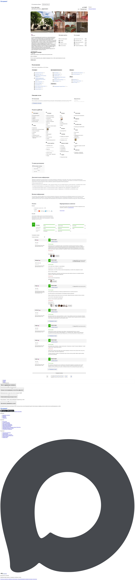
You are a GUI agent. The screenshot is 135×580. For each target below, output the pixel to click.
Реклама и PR (5, 437)
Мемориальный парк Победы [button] (58, 79)
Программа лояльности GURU (8, 428)
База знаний (5, 421)
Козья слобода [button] (75, 82)
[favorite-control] (79, 9)
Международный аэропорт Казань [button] (59, 86)
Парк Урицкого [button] (56, 81)
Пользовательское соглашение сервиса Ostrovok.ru (12, 427)
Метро (71, 76)
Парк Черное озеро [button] (38, 74)
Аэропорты (53, 83)
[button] (42, 21)
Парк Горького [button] (56, 72)
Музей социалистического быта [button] (40, 86)
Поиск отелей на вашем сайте (8, 435)
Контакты (4, 416)
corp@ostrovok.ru (71, 207)
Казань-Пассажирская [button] (76, 74)
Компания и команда (6, 415)
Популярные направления (7, 424)
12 (66, 376)
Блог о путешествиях (6, 423)
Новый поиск (46, 4)
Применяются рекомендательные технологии (29, 579)
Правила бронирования (7, 426)
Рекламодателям (5, 436)
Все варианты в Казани (36, 4)
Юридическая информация (7, 425)
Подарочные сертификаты (7, 429)
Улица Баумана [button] (37, 84)
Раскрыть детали (54, 241)
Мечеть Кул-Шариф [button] (38, 83)
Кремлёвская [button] (75, 79)
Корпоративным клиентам (7, 434)
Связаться (94, 8)
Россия (4, 381)
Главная (4, 380)
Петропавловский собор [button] (39, 72)
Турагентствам (5, 433)
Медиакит (90, 8)
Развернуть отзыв (52, 321)
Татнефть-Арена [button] (56, 75)
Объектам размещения (7, 432)
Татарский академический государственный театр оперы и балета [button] (40, 79)
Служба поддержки (6, 422)
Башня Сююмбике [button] (38, 87)
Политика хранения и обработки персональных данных (10, 579)
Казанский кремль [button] (38, 89)
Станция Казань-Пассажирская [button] (78, 72)
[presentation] (38, 236)
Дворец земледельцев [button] (38, 81)
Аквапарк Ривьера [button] (57, 74)
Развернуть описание (37, 103)
